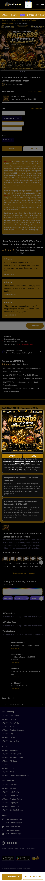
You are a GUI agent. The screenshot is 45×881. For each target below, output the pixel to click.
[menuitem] (6, 15)
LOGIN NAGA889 (12, 876)
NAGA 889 (17, 15)
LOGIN (33, 456)
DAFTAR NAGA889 (33, 877)
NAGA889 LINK (32, 15)
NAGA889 (6, 15)
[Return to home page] (12, 4)
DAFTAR (12, 456)
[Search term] (28, 5)
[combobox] (28, 5)
